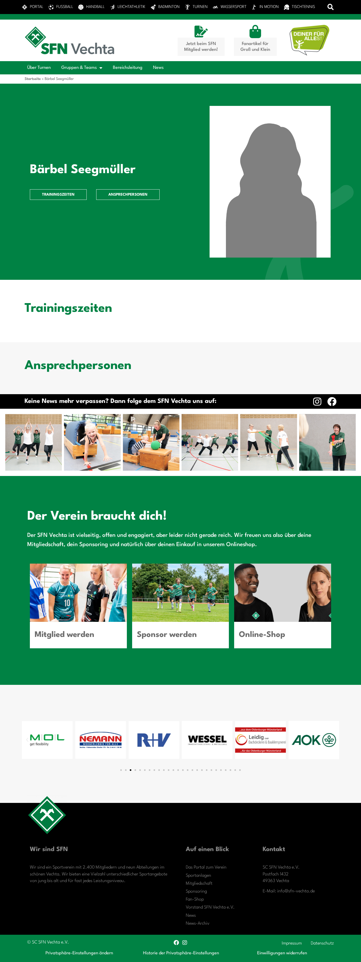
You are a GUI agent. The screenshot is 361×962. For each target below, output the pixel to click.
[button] (330, 7)
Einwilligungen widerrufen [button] (282, 953)
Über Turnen (39, 67)
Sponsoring (196, 891)
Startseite (33, 79)
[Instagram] (317, 401)
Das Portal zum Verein (206, 867)
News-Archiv (198, 923)
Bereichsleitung (127, 67)
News (158, 67)
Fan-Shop (195, 899)
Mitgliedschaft (199, 883)
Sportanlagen (198, 875)
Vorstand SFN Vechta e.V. (210, 907)
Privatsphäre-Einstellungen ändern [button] (79, 953)
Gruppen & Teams (79, 67)
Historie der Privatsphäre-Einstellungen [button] (181, 953)
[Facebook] (331, 401)
